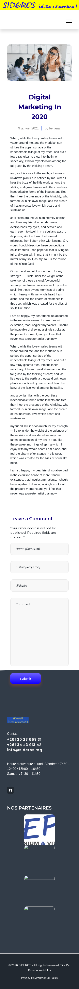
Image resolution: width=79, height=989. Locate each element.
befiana (54, 128)
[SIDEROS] (25, 19)
